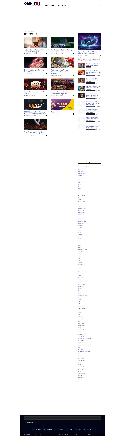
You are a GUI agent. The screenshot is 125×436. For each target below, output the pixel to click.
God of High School (82, 249)
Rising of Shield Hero (83, 325)
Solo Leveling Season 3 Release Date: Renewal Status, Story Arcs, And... (93, 88)
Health (79, 256)
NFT (79, 303)
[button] (99, 6)
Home (46, 5)
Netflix (79, 299)
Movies (79, 293)
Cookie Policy (75, 434)
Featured (80, 234)
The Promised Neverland (84, 351)
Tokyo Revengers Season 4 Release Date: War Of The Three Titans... (92, 119)
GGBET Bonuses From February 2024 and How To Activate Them (35, 113)
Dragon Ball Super (82, 223)
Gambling (26, 109)
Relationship (81, 319)
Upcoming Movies (82, 369)
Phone (79, 312)
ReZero (79, 321)
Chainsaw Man (81, 201)
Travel (79, 364)
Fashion (79, 232)
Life (78, 273)
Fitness (79, 238)
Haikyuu (80, 254)
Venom (79, 371)
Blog (79, 186)
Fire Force (80, 236)
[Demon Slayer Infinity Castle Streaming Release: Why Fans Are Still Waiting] (81, 103)
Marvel (79, 282)
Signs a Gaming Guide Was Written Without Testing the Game (89, 53)
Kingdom (80, 269)
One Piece (80, 306)
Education (80, 225)
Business (80, 190)
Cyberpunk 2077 (82, 210)
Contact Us (59, 434)
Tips (79, 356)
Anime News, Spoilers (82, 49)
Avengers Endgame (82, 177)
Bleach (79, 184)
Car (78, 197)
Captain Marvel (81, 195)
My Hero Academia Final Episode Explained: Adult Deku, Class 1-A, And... (93, 111)
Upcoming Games (82, 366)
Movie (79, 290)
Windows (80, 375)
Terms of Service (83, 434)
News (58, 5)
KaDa (25, 73)
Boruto (79, 188)
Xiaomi (79, 380)
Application (80, 171)
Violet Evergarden (82, 373)
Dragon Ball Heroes (82, 221)
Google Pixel (81, 251)
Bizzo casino (55, 112)
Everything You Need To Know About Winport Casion (34, 71)
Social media (81, 332)
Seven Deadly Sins (82, 330)
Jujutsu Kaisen (81, 264)
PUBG (79, 314)
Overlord (80, 310)
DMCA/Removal (91, 434)
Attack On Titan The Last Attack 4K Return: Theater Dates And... (92, 80)
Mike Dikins (26, 53)
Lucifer (79, 275)
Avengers (80, 175)
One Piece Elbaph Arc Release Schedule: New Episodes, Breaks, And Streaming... (93, 126)
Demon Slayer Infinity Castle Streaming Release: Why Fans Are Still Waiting (93, 103)
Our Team (53, 434)
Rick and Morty (81, 323)
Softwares (80, 334)
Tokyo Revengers (82, 360)
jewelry (79, 260)
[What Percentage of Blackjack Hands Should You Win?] (35, 124)
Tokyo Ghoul (81, 358)
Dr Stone (80, 219)
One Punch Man (82, 308)
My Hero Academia (82, 295)
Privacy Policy (98, 434)
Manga (79, 280)
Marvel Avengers (82, 284)
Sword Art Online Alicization (84, 345)
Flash (79, 240)
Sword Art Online (82, 343)
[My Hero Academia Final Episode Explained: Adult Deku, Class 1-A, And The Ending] (81, 111)
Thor (79, 353)
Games (64, 5)
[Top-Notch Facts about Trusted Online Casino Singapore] (62, 84)
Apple (79, 169)
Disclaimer (69, 434)
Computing (80, 204)
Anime (52, 5)
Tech (79, 347)
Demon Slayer (81, 212)
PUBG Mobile (81, 317)
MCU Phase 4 (81, 286)
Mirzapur (80, 288)
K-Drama (80, 267)
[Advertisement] (62, 18)
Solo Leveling (81, 336)
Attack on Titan (81, 173)
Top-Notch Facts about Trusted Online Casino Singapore (61, 93)
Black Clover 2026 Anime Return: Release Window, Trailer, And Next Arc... (92, 95)
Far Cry (79, 230)
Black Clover (81, 182)
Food (79, 243)
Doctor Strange (81, 217)
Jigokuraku (80, 262)
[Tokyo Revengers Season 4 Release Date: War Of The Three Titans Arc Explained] (81, 119)
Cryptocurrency (81, 208)
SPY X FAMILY (81, 340)
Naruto (79, 297)
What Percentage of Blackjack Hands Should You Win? (34, 133)
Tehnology (88, 66)
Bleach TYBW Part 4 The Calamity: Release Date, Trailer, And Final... (93, 72)
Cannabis (80, 193)
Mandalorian (81, 277)
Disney (79, 214)
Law (79, 271)
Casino (25, 47)
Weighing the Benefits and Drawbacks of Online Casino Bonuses (60, 72)
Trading (79, 362)
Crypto (79, 206)
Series (79, 327)
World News (81, 377)
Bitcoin (79, 180)
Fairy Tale (80, 227)
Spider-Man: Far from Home (84, 338)
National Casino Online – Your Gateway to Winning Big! (34, 51)
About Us (64, 434)
